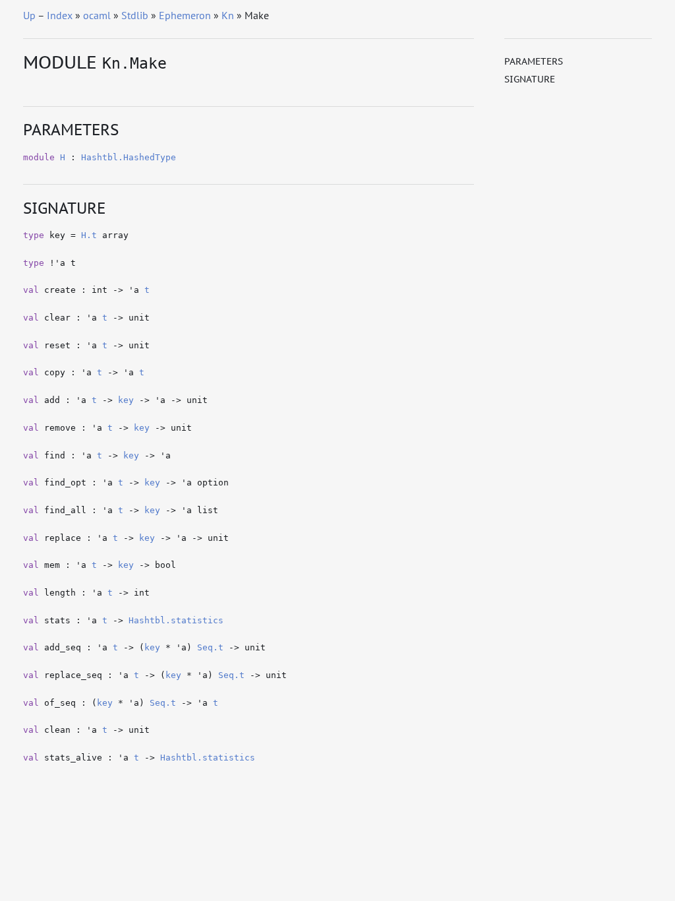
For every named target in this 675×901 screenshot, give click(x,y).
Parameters (533, 61)
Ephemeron (185, 15)
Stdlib (134, 15)
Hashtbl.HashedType (128, 157)
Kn (227, 15)
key (126, 400)
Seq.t (210, 647)
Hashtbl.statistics (176, 620)
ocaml (97, 15)
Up (29, 15)
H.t (89, 235)
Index (60, 15)
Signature (529, 79)
